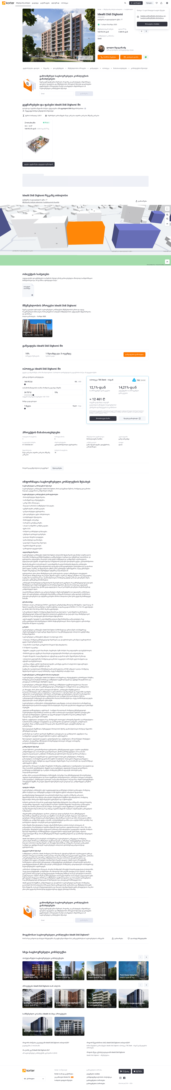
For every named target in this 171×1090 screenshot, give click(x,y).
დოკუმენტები (58, 68)
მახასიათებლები (120, 68)
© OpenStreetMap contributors (163, 264)
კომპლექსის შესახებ (139, 68)
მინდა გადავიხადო (29, 401)
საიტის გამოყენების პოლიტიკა (152, 18)
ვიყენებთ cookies (93, 1074)
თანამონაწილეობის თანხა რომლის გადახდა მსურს (41, 388)
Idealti (100, 38)
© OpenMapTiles (151, 264)
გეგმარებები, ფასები (31, 68)
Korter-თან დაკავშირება (64, 1074)
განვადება (94, 68)
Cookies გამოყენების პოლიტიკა (152, 16)
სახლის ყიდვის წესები (63, 1080)
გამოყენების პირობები (96, 1080)
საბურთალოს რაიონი (51, 202)
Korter (99, 9)
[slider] (25, 384)
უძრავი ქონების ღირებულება (33, 377)
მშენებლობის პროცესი (77, 68)
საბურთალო (128, 9)
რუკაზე (46, 68)
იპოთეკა (105, 68)
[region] (85, 235)
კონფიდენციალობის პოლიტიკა (99, 1077)
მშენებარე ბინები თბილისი (112, 9)
